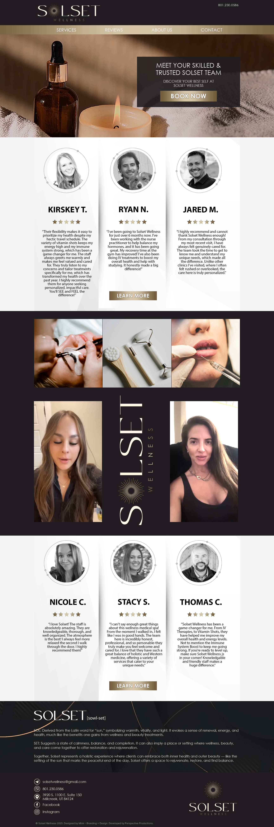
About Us (161, 29)
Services (66, 29)
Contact (211, 29)
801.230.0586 (228, 5)
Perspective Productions (139, 823)
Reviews (114, 29)
